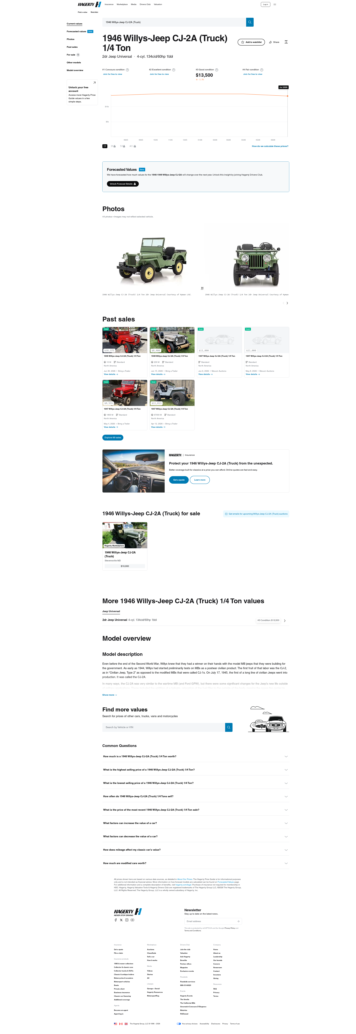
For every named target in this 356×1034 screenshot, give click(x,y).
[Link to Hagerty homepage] (128, 912)
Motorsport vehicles (122, 982)
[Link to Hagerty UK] (126, 1024)
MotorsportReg (153, 996)
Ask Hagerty (185, 957)
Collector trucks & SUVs (123, 971)
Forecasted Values (226, 882)
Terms (215, 996)
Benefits (183, 960)
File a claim (118, 953)
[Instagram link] (127, 920)
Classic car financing (122, 996)
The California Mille (187, 1003)
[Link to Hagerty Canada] (120, 1024)
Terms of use (235, 1024)
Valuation (183, 953)
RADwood (184, 1014)
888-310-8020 (185, 985)
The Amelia (184, 999)
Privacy (216, 992)
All (148, 978)
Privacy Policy (230, 928)
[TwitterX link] (121, 920)
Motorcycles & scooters (123, 978)
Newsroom (217, 967)
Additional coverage (122, 1000)
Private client (119, 989)
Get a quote (179, 480)
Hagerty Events (186, 996)
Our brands (217, 960)
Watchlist (94, 12)
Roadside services (187, 982)
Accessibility (204, 1024)
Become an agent (121, 1010)
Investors (217, 975)
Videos (150, 971)
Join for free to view (112, 74)
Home (215, 949)
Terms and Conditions (192, 930)
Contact (216, 971)
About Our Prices (184, 879)
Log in (265, 4)
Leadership (217, 957)
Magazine (184, 967)
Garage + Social (153, 988)
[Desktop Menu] (274, 4)
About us (216, 953)
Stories (150, 974)
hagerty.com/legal (183, 885)
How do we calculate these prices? (270, 146)
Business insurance (122, 992)
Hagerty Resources (155, 992)
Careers (216, 964)
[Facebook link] (115, 920)
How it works (152, 960)
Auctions (150, 949)
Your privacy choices (189, 1024)
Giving (215, 978)
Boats (116, 985)
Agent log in (118, 1014)
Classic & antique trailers (124, 974)
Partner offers (185, 964)
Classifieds (151, 953)
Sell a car (150, 957)
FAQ (215, 989)
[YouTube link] (132, 920)
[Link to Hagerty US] (115, 1024)
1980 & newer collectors (123, 963)
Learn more (199, 480)
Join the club (185, 949)
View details (109, 374)
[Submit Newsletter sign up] (238, 921)
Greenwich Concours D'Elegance (193, 1007)
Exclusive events (187, 971)
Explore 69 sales (113, 437)
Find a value (82, 12)
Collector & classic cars (123, 967)
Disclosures (215, 1024)
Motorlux (183, 1010)
